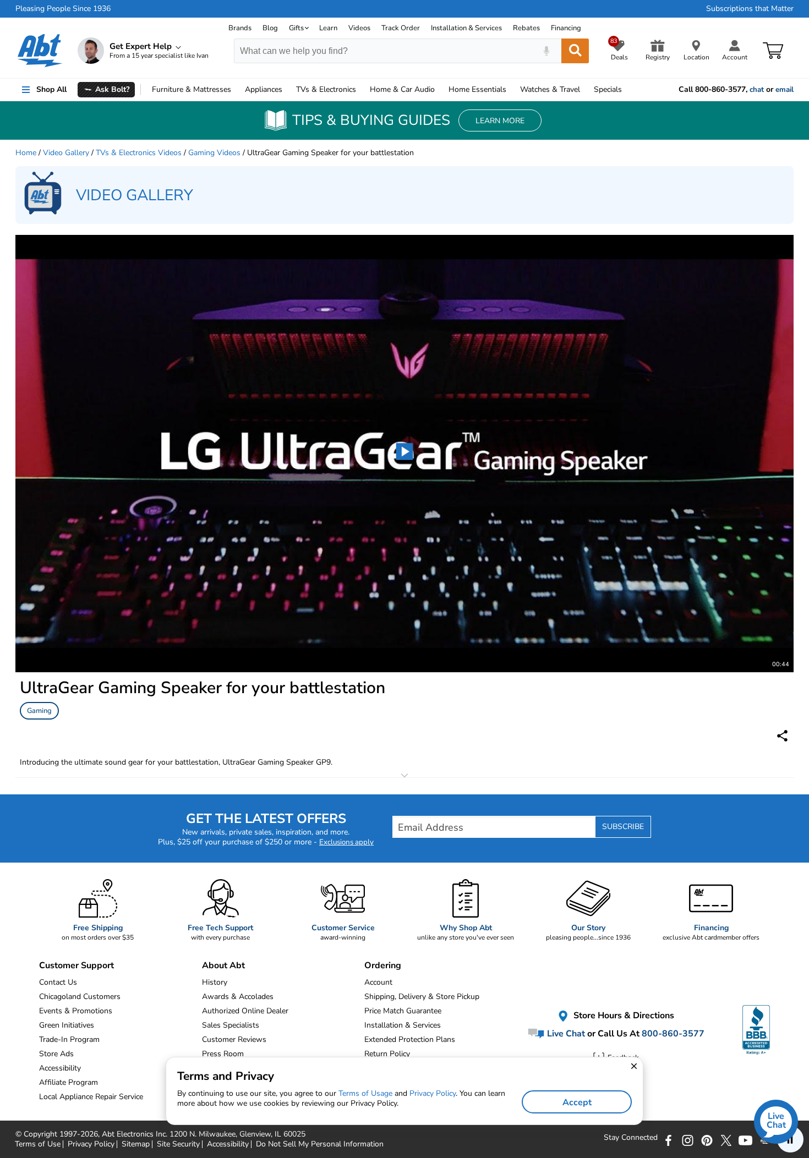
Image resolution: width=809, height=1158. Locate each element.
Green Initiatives (66, 1025)
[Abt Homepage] (40, 50)
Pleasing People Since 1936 (63, 9)
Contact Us (58, 982)
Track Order (400, 28)
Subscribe (623, 826)
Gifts (296, 28)
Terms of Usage (365, 1093)
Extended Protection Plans (409, 1039)
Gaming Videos (214, 152)
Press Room (223, 1054)
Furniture (191, 89)
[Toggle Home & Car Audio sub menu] (439, 89)
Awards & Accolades (238, 996)
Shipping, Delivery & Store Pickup (421, 996)
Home (477, 89)
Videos (359, 28)
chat (757, 90)
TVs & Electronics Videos (139, 152)
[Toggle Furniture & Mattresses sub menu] (236, 89)
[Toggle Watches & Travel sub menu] (585, 89)
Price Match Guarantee (402, 1011)
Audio (402, 89)
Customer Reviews (234, 1039)
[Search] (575, 51)
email (784, 90)
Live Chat (565, 1034)
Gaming (39, 711)
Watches (550, 89)
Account (378, 982)
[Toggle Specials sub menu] (627, 89)
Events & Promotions (75, 1011)
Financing (566, 28)
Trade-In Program (69, 1039)
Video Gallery (66, 152)
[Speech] (546, 51)
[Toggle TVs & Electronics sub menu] (361, 89)
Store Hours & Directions (622, 1016)
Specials (608, 89)
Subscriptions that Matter (750, 9)
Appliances (263, 89)
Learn (328, 28)
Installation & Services (466, 28)
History (214, 982)
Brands (240, 28)
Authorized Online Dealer (245, 1011)
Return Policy (387, 1054)
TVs (326, 89)
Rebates (526, 28)
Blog (270, 28)
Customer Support (76, 965)
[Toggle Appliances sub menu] (287, 89)
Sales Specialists (230, 1025)
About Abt (223, 965)
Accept (577, 1102)
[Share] (782, 736)
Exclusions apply (346, 842)
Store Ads (56, 1054)
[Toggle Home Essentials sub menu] (511, 89)
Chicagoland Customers (80, 996)
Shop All (51, 89)
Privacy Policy (432, 1093)
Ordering (382, 965)
